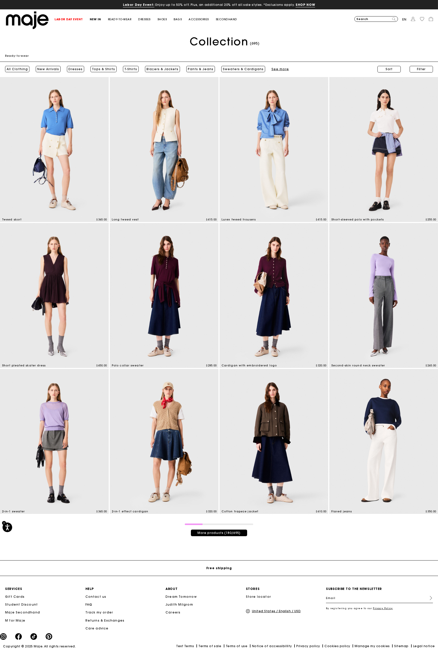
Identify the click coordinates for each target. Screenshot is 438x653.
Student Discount (21, 604)
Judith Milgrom (179, 604)
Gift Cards (15, 597)
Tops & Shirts (103, 69)
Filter (421, 69)
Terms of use (236, 646)
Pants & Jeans (200, 69)
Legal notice (424, 646)
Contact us (95, 597)
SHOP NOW (305, 5)
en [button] (404, 19)
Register (429, 598)
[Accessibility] (7, 527)
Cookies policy (337, 646)
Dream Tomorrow (181, 597)
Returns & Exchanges (105, 620)
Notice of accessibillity (272, 646)
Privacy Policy (383, 608)
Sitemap (401, 646)
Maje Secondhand (22, 612)
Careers (173, 612)
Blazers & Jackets (162, 69)
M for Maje (15, 620)
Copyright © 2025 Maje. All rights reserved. (39, 646)
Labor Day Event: (139, 5)
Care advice (97, 628)
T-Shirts (130, 69)
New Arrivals (48, 69)
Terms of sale (209, 646)
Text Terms (185, 646)
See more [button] (280, 69)
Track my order (99, 612)
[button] (72, 19)
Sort (389, 69)
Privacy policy (308, 646)
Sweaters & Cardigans (243, 69)
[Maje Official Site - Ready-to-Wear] (27, 20)
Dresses (75, 69)
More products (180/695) (219, 533)
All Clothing (17, 69)
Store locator (258, 597)
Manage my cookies (372, 646)
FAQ (89, 604)
